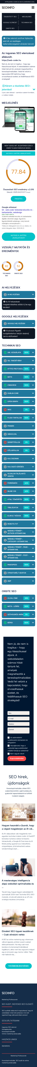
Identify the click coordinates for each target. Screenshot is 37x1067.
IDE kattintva (16, 74)
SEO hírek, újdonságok (18, 780)
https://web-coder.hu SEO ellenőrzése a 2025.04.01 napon (20, 2)
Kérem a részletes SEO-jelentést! (16, 87)
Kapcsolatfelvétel (17, 758)
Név (10, 713)
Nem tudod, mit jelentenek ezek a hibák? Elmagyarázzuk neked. (19, 147)
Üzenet (11, 729)
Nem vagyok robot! (17, 754)
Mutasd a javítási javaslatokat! (18, 153)
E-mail (11, 719)
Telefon (11, 724)
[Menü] (33, 7)
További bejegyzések (18, 966)
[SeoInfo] (8, 7)
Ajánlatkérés (6, 1046)
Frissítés (18, 199)
